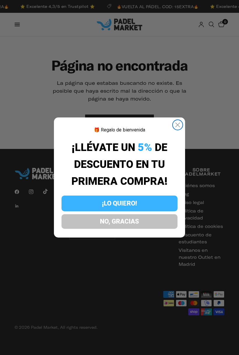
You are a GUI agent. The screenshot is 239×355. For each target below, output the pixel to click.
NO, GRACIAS (119, 221)
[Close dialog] (178, 125)
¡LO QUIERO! (119, 203)
